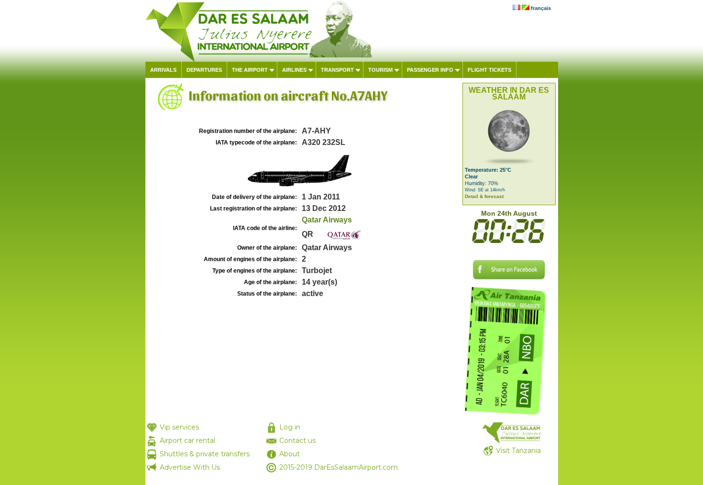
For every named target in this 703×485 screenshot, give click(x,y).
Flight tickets (489, 70)
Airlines (294, 70)
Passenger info (430, 70)
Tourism (380, 70)
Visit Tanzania (518, 450)
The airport (250, 70)
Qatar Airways (327, 220)
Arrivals (163, 70)
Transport (337, 70)
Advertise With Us (190, 467)
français (541, 8)
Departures (204, 70)
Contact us (297, 440)
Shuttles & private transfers (205, 454)
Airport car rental (187, 440)
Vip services (179, 427)
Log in (289, 427)
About (289, 454)
